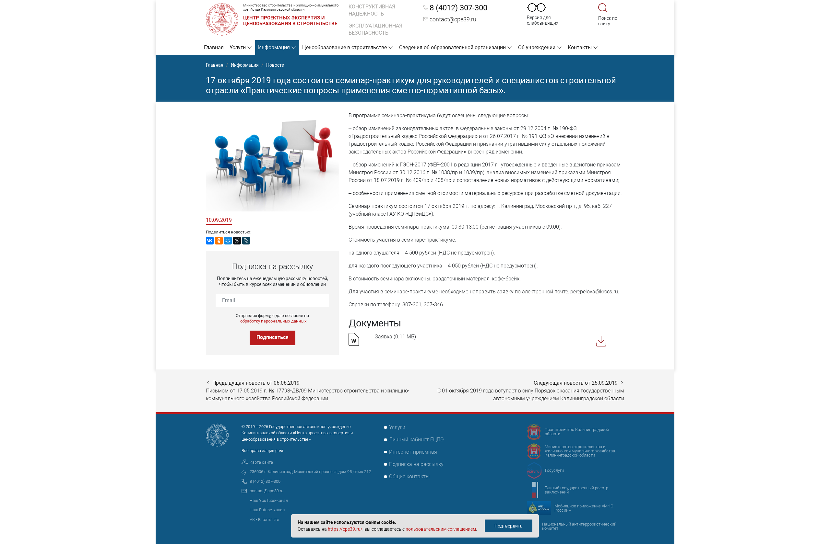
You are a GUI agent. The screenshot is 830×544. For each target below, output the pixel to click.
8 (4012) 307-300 (458, 7)
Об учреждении (537, 47)
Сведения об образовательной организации (453, 47)
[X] (237, 240)
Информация (274, 47)
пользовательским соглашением (441, 529)
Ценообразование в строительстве (345, 47)
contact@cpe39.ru (453, 19)
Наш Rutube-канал (267, 509)
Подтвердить (508, 525)
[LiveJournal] (246, 240)
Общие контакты (409, 476)
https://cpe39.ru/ (345, 529)
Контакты (580, 47)
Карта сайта (261, 462)
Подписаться (272, 337)
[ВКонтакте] (210, 240)
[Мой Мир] (228, 240)
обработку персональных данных (273, 321)
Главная (214, 47)
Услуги (238, 47)
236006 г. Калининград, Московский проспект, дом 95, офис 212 (310, 471)
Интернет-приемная (413, 452)
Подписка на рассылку (416, 464)
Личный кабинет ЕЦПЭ (416, 439)
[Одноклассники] (219, 240)
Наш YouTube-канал (269, 500)
